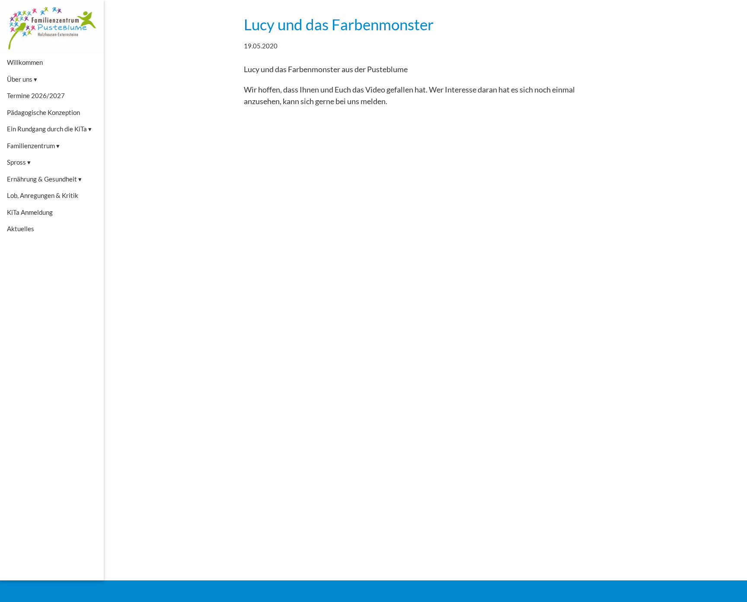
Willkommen (25, 62)
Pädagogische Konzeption (43, 112)
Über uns (22, 79)
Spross (19, 162)
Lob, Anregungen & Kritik (42, 195)
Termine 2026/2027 (36, 95)
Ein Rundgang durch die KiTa (49, 129)
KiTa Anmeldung (30, 212)
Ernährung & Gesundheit (44, 179)
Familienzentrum (33, 146)
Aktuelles (20, 229)
